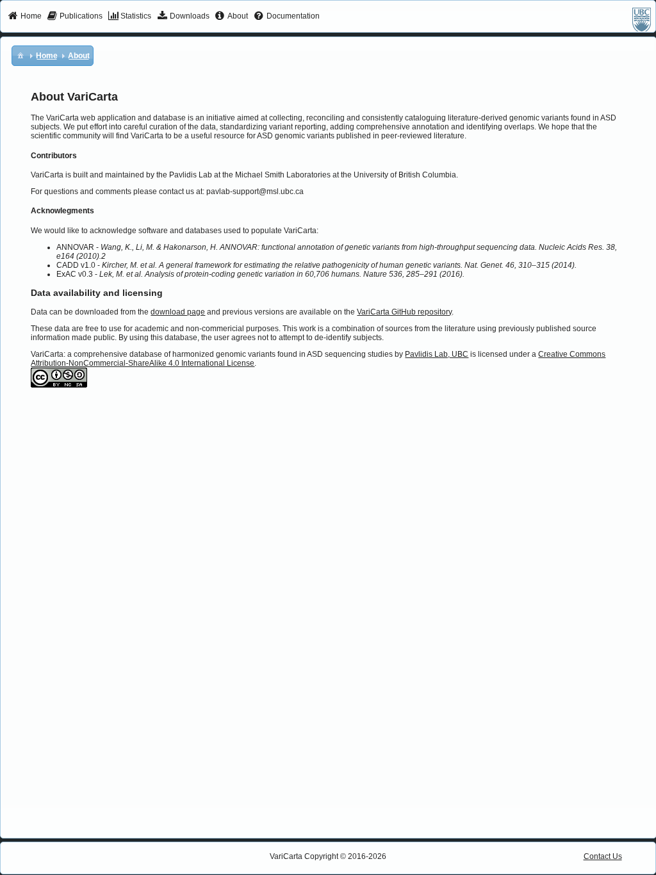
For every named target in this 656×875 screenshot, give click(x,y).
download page (178, 311)
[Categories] (20, 55)
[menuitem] (24, 17)
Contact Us (603, 856)
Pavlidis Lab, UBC (436, 354)
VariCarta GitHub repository (404, 311)
